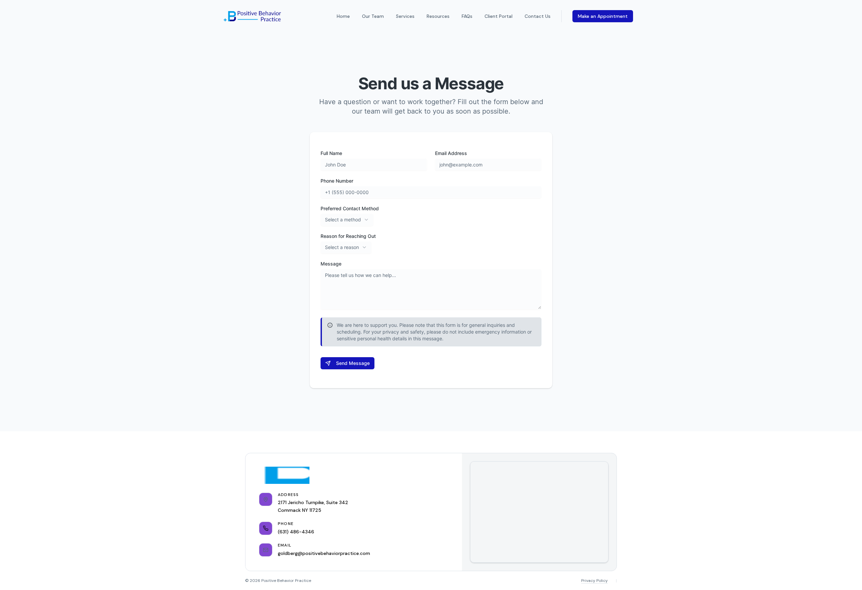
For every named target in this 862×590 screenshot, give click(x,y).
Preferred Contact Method (350, 208)
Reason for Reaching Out (348, 236)
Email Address (451, 153)
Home (343, 16)
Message (331, 263)
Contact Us (538, 16)
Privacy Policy (594, 580)
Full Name (331, 153)
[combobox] (347, 220)
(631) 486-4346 (296, 532)
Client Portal (498, 16)
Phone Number (337, 181)
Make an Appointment (603, 16)
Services (405, 16)
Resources (438, 16)
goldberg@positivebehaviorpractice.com (324, 553)
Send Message (353, 363)
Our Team (373, 16)
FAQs (467, 16)
